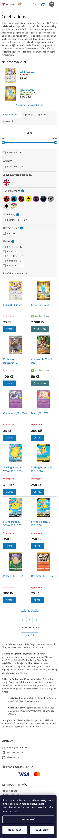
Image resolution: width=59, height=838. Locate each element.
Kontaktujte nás (9, 791)
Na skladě (14, 152)
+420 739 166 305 (15, 752)
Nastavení (28, 819)
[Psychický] (36, 199)
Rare (11, 251)
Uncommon (14, 265)
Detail (9, 329)
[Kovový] (51, 199)
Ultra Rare (14, 260)
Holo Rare (14, 247)
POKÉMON (15, 166)
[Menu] (51, 4)
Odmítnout (14, 830)
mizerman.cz (13, 757)
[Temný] (43, 199)
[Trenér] (14, 206)
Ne (11, 233)
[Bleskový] (28, 199)
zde (16, 811)
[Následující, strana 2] (29, 620)
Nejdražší (41, 114)
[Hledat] (34, 4)
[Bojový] (21, 199)
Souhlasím (42, 830)
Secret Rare (15, 256)
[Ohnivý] (6, 199)
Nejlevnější (28, 114)
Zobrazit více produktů (27, 105)
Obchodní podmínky (11, 795)
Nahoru (30, 635)
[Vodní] (14, 199)
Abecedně (8, 121)
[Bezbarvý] (6, 206)
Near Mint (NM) (17, 220)
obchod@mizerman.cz (18, 747)
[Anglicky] (6, 182)
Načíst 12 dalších (29, 610)
